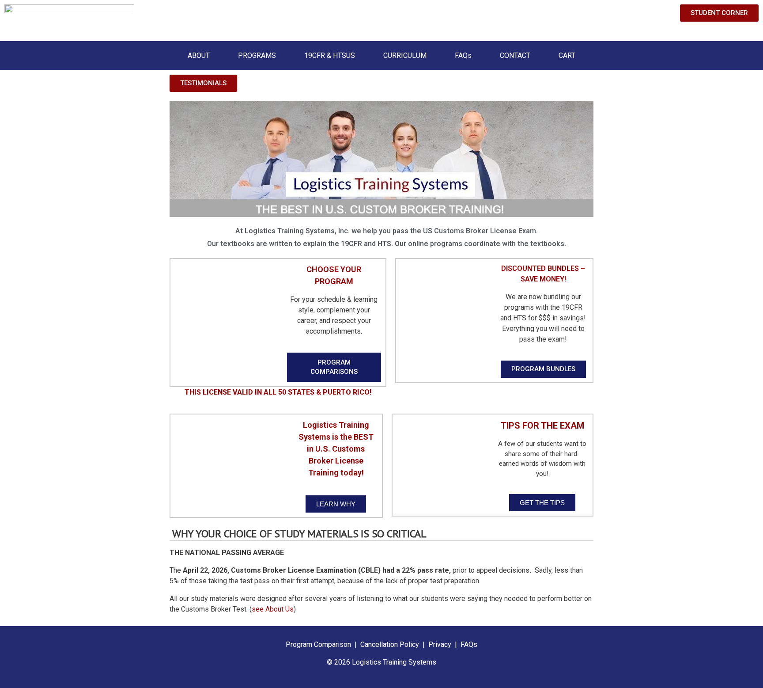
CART (567, 55)
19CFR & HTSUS (329, 55)
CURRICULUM (405, 55)
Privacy (439, 644)
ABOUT (199, 55)
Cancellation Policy (390, 644)
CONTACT (515, 55)
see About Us (273, 609)
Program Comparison (318, 644)
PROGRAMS (257, 55)
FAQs (463, 55)
